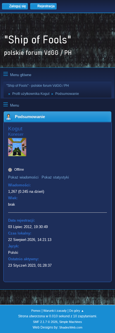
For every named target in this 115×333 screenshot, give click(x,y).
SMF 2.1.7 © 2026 (45, 321)
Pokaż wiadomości (23, 177)
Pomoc (36, 310)
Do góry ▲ (76, 310)
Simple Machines (70, 321)
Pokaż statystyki (55, 177)
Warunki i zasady (55, 310)
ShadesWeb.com (70, 327)
